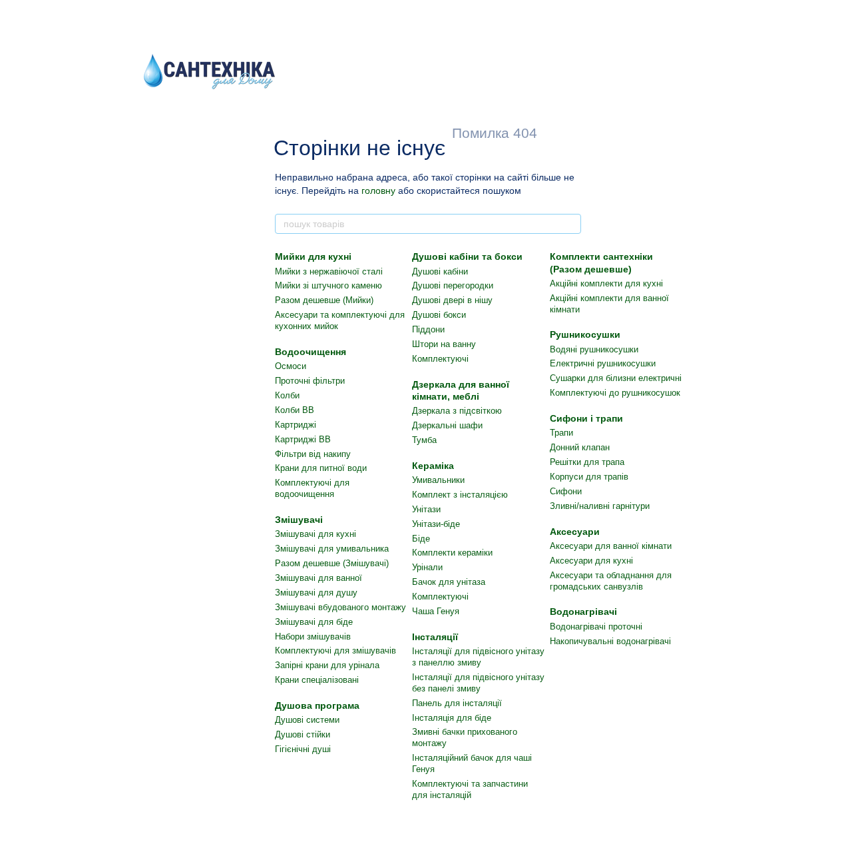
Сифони (566, 491)
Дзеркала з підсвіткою (457, 411)
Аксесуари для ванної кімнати (611, 546)
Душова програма (317, 705)
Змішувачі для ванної (318, 578)
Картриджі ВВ (303, 439)
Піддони (428, 329)
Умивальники (438, 480)
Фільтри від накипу (313, 454)
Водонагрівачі (583, 611)
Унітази (426, 509)
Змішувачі (299, 519)
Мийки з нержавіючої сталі (329, 271)
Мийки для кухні (313, 256)
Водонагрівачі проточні (596, 627)
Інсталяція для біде (451, 718)
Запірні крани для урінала (327, 665)
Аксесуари (575, 531)
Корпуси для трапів (589, 477)
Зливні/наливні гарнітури (600, 506)
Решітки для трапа (587, 462)
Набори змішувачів (313, 637)
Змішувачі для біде (314, 622)
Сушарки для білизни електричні (616, 378)
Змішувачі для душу (316, 593)
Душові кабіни (440, 271)
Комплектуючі (440, 359)
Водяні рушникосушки (594, 349)
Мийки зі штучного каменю (328, 285)
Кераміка (433, 465)
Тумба (424, 440)
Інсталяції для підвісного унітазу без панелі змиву (478, 682)
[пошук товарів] (570, 224)
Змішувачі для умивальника (332, 549)
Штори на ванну (444, 344)
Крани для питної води (321, 468)
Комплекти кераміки (452, 553)
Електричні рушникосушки (603, 363)
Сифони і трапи (586, 418)
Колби (287, 395)
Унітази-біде (436, 524)
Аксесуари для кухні (591, 561)
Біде (421, 539)
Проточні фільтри (310, 381)
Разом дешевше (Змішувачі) (332, 563)
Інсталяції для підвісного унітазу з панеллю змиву (478, 656)
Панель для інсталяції (457, 703)
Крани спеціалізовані (317, 680)
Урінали (427, 567)
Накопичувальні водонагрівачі (610, 641)
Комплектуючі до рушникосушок (615, 393)
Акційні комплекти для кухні (606, 283)
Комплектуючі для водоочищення (312, 488)
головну (378, 190)
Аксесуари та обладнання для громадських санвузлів (611, 581)
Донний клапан (580, 447)
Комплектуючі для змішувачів (335, 650)
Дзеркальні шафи (447, 425)
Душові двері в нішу (452, 300)
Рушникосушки (585, 334)
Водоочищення (310, 351)
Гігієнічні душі (303, 749)
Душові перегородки (452, 285)
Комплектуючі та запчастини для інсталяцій (470, 789)
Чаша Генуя (435, 611)
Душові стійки (302, 734)
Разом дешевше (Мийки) (324, 300)
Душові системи (307, 720)
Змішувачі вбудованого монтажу (340, 607)
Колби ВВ (294, 410)
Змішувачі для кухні (315, 534)
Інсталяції (435, 637)
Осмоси (290, 366)
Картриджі (295, 425)
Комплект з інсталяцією (460, 495)
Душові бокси (439, 315)
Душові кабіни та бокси (467, 256)
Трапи (561, 433)
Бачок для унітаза (448, 582)
